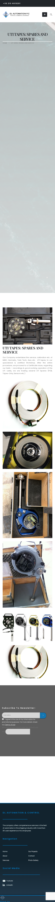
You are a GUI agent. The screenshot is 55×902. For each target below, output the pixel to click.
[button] (51, 14)
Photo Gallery (33, 860)
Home (5, 851)
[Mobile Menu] (44, 14)
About (5, 856)
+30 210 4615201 (12, 3)
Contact (31, 856)
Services (6, 860)
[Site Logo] (11, 14)
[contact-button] (43, 715)
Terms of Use (10, 725)
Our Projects (33, 851)
